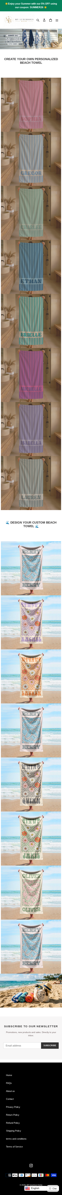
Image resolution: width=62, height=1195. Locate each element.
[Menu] (57, 20)
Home (9, 1075)
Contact (10, 1099)
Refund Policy (13, 1123)
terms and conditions (16, 1138)
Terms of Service (14, 1146)
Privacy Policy (13, 1107)
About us (10, 1091)
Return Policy (12, 1115)
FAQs (9, 1083)
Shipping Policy (13, 1130)
